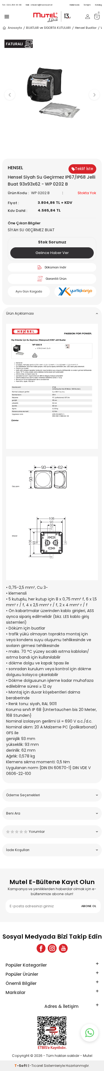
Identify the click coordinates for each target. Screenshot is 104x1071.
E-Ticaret (35, 1065)
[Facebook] (41, 948)
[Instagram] (52, 948)
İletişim (87, 5)
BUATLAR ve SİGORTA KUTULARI (48, 28)
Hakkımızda (74, 5)
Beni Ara (13, 813)
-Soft (21, 1065)
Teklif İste (84, 168)
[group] (52, 92)
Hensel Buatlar (86, 28)
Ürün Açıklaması (20, 313)
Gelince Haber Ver (52, 252)
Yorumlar (37, 831)
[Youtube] (63, 948)
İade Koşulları (17, 849)
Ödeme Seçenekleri (23, 795)
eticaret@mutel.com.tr (39, 5)
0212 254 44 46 (11, 5)
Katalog (98, 5)
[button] (52, 149)
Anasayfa (15, 28)
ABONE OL (88, 906)
